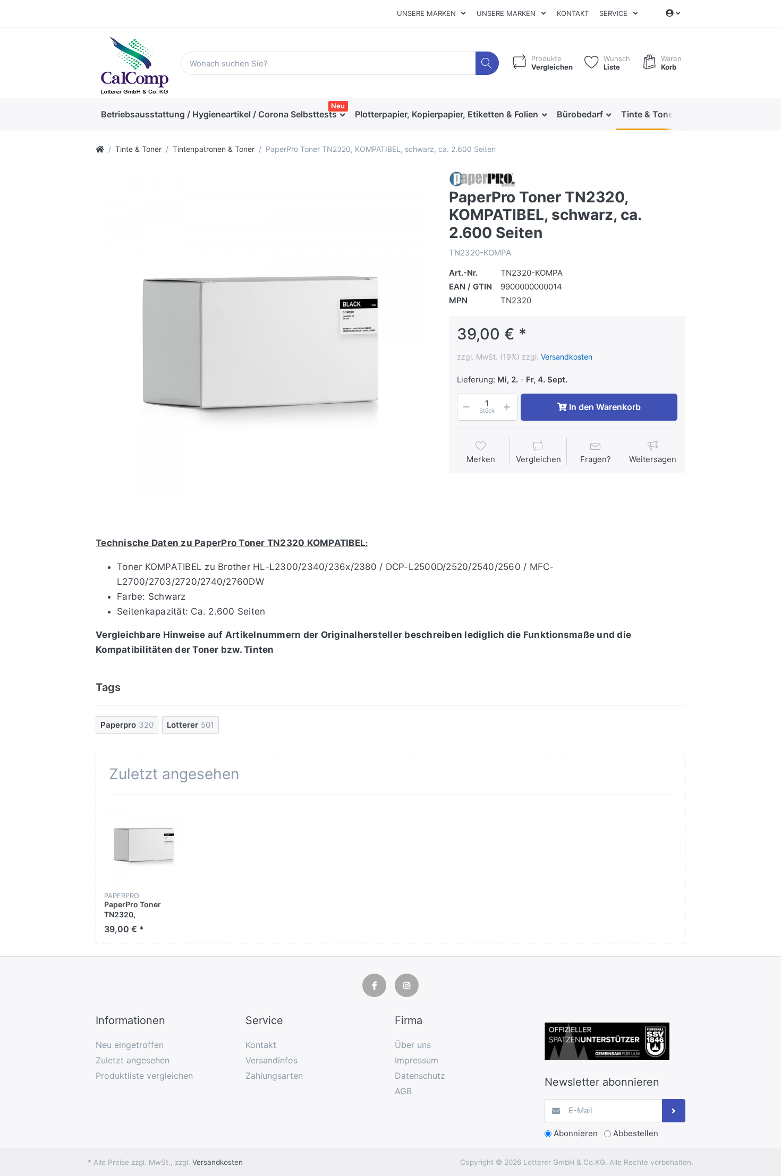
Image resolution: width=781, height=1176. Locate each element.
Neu (338, 105)
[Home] (100, 149)
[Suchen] (487, 63)
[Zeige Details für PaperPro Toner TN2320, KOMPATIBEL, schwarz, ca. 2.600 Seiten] (144, 843)
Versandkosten (566, 356)
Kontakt (573, 13)
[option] (264, 339)
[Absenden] (674, 1111)
